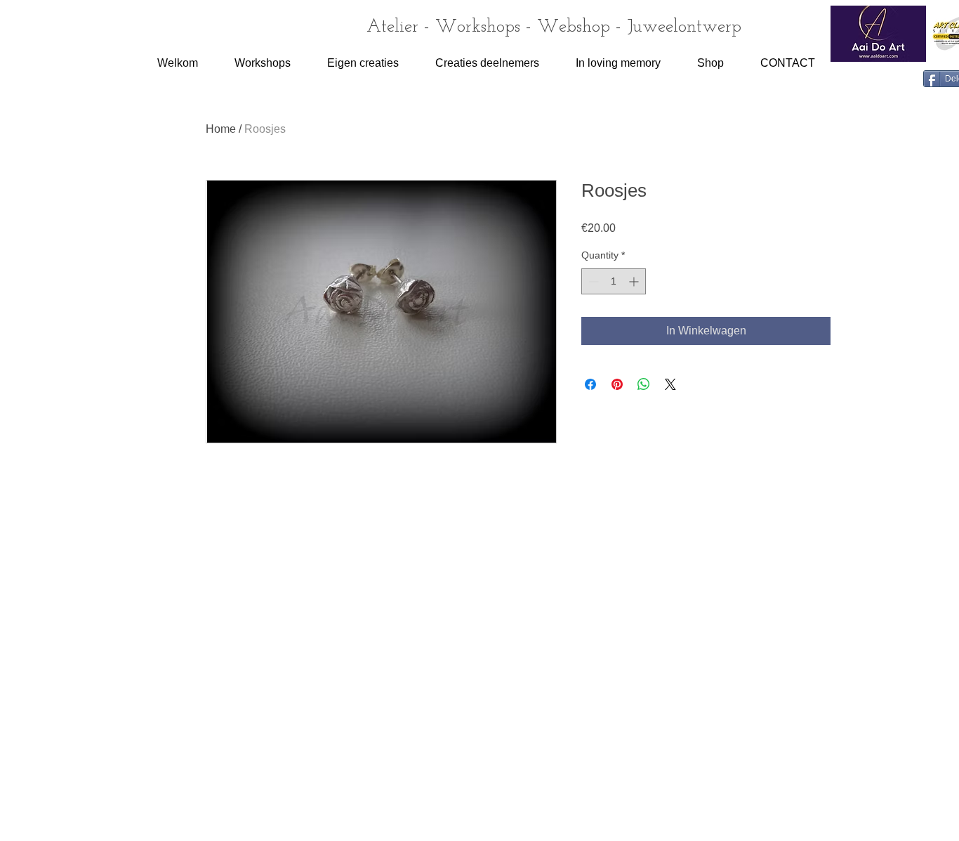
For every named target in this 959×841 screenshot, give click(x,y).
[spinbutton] (613, 281)
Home (221, 129)
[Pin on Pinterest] (617, 384)
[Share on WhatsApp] (643, 384)
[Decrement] (592, 281)
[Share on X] (670, 384)
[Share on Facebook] (590, 384)
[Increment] (635, 281)
